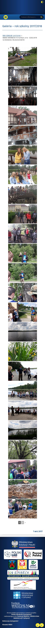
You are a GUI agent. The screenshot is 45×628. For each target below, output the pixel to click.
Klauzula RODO (7, 624)
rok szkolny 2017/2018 (12, 36)
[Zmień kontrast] (41, 2)
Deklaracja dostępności (10, 621)
